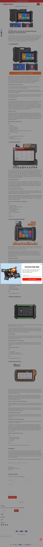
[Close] (41, 264)
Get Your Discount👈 (32, 279)
